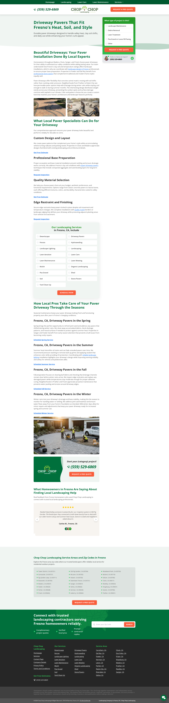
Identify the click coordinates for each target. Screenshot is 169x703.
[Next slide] (96, 519)
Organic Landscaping (82, 666)
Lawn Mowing (79, 663)
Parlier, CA (100, 666)
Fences (57, 653)
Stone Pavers (79, 672)
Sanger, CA (120, 672)
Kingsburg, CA (121, 660)
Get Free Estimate (41, 152)
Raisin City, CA (101, 669)
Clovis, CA (119, 650)
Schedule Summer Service (44, 364)
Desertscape (59, 650)
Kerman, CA (100, 660)
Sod (55, 672)
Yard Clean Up (59, 675)
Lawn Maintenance (100, 2)
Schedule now (66, 293)
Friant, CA (119, 656)
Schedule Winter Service (43, 413)
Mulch (56, 666)
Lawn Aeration (59, 660)
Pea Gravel (58, 669)
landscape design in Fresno (78, 69)
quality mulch (80, 210)
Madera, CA (120, 663)
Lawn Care (82, 2)
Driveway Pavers (81, 650)
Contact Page (38, 659)
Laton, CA (99, 663)
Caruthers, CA (101, 650)
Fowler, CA (100, 656)
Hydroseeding (80, 653)
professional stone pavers (43, 74)
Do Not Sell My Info (85, 700)
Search (129, 624)
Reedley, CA (120, 669)
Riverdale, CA (101, 672)
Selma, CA (99, 675)
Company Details (40, 662)
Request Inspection (41, 175)
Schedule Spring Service (43, 340)
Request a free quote (123, 9)
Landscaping (66, 2)
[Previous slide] (37, 519)
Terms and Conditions (42, 669)
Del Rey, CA (100, 653)
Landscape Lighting (61, 656)
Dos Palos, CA (121, 653)
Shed (76, 669)
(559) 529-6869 (83, 467)
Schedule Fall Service (42, 389)
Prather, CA (120, 666)
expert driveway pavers (89, 165)
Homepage (50, 2)
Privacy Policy (39, 665)
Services (118, 2)
